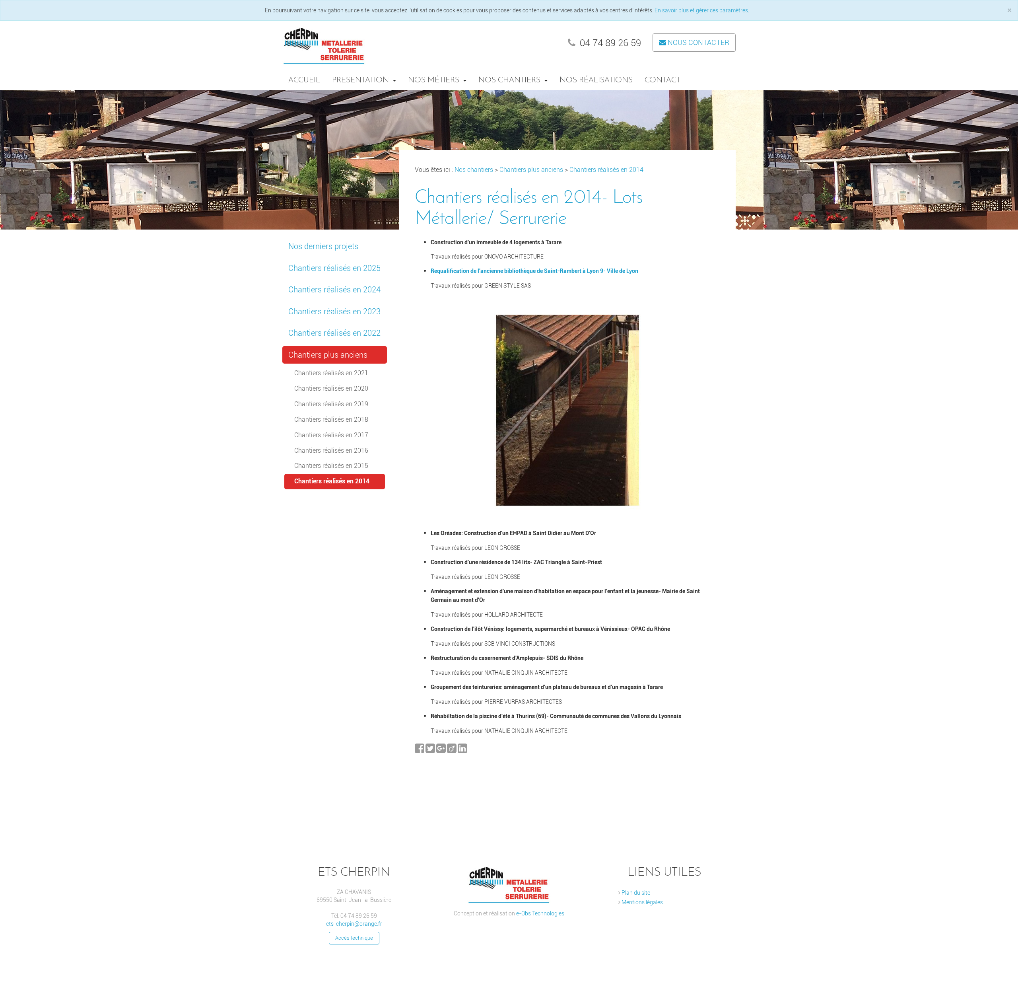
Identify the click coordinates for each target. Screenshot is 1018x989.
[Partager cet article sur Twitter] (430, 750)
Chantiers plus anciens (327, 355)
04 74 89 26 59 (609, 43)
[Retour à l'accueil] (324, 44)
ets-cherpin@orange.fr (354, 924)
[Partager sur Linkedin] (462, 750)
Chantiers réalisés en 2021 (331, 373)
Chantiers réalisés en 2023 (334, 311)
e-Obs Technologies (540, 913)
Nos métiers (434, 80)
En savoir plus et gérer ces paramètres (701, 10)
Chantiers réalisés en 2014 (331, 481)
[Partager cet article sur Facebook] (420, 750)
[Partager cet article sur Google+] (441, 750)
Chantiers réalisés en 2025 (334, 268)
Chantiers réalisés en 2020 (331, 388)
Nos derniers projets (323, 246)
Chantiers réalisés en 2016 (331, 450)
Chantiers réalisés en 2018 (331, 419)
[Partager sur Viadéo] (452, 750)
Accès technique (354, 938)
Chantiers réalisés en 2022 (334, 333)
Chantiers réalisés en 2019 (331, 404)
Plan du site (635, 893)
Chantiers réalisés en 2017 (331, 435)
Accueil (304, 80)
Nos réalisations (596, 80)
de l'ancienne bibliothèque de (506, 271)
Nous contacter (697, 42)
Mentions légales (641, 902)
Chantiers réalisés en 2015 (331, 465)
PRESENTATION (361, 80)
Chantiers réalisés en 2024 (334, 289)
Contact (662, 80)
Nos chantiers (510, 80)
